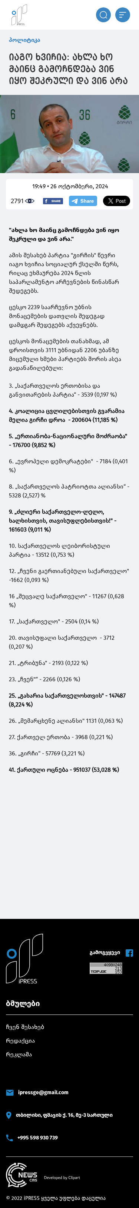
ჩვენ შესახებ (25, 1026)
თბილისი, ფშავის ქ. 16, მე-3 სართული (64, 1115)
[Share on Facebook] (53, 201)
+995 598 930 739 (37, 1138)
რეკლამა (19, 1054)
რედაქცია (20, 1040)
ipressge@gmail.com (43, 1092)
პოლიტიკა (24, 39)
